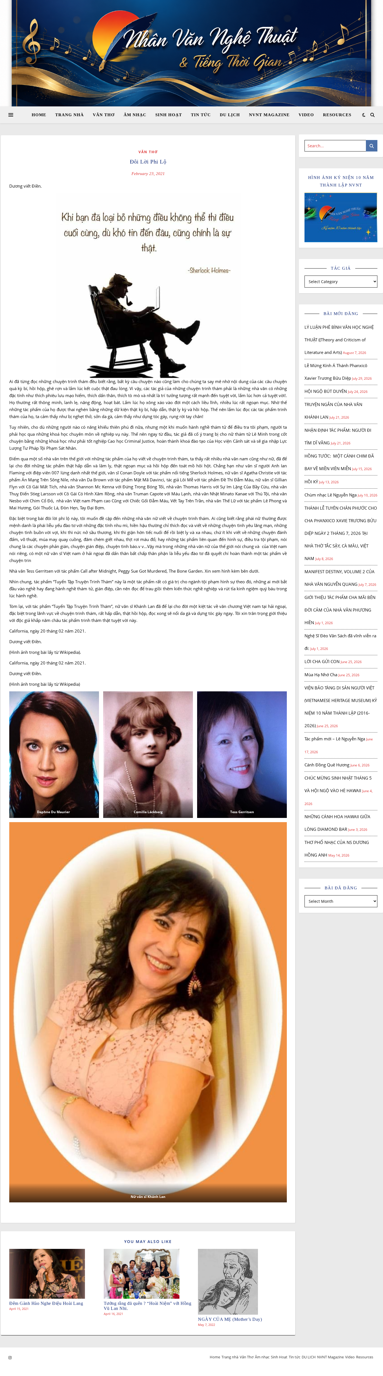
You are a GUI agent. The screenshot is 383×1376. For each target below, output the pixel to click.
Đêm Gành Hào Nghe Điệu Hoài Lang (46, 1303)
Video (306, 115)
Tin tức (201, 115)
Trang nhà (69, 115)
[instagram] (9, 1357)
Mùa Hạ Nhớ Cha (320, 674)
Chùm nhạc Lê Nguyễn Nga (330, 495)
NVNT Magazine (269, 115)
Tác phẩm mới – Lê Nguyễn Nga (334, 738)
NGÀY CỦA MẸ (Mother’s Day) (230, 1319)
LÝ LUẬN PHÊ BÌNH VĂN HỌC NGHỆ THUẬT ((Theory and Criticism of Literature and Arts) (339, 339)
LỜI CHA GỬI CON (322, 661)
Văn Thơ (104, 115)
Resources (337, 115)
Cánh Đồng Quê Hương (326, 765)
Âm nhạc (135, 115)
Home (39, 115)
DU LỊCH (230, 115)
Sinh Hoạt (168, 115)
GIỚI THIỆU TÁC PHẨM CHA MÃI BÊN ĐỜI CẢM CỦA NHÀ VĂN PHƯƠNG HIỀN (339, 609)
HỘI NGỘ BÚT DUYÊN (325, 391)
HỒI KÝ (311, 481)
